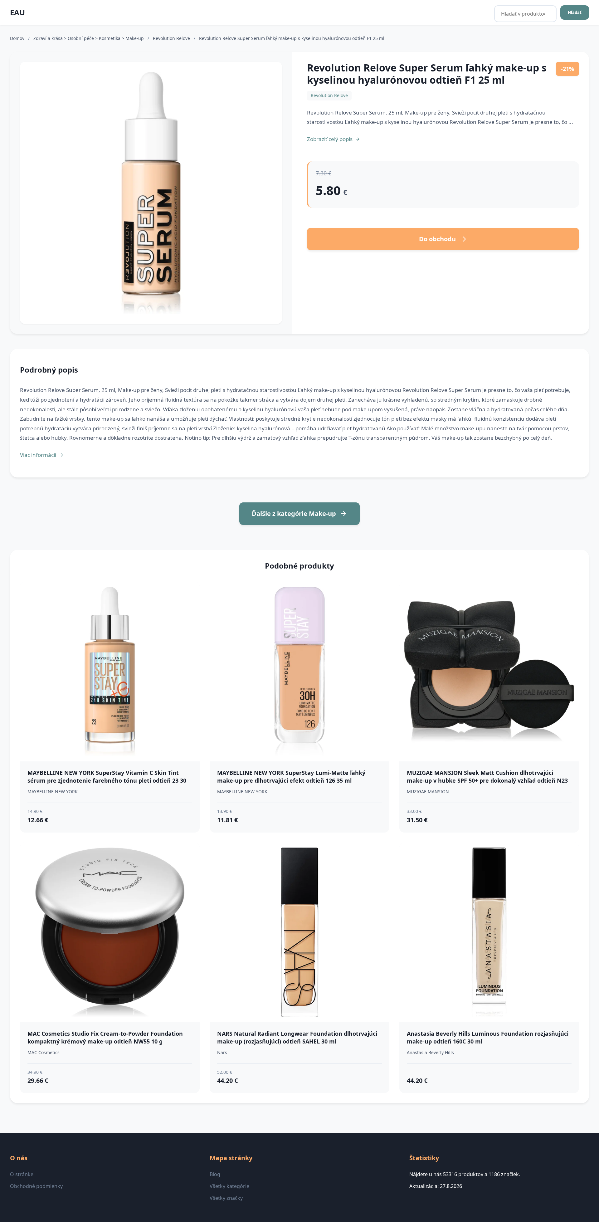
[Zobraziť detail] (151, 193)
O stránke (21, 1174)
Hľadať (575, 12)
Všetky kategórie (229, 1186)
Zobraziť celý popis (330, 139)
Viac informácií (38, 454)
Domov (17, 38)
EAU (17, 12)
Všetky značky (226, 1198)
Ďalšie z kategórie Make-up (294, 513)
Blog (215, 1174)
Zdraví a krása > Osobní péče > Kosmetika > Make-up (89, 38)
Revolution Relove (172, 38)
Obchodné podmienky (36, 1186)
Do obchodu (437, 239)
